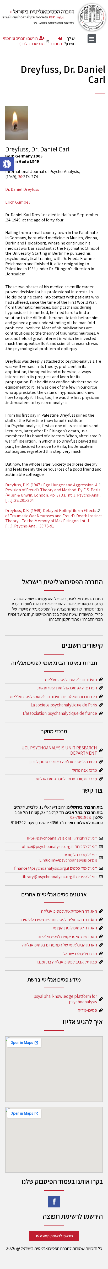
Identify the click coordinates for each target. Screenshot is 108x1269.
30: (20, 176)
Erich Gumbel (17, 202)
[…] (9, 500)
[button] (7, 164)
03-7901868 (80, 817)
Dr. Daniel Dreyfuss (22, 189)
